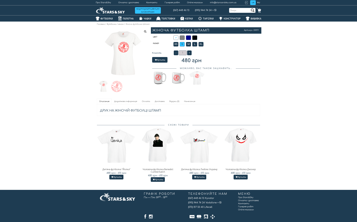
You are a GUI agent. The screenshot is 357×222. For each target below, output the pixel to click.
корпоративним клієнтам (148, 10)
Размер (156, 43)
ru (258, 3)
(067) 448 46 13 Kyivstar (201, 198)
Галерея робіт (172, 3)
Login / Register (247, 2)
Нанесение (189, 101)
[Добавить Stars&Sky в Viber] (215, 10)
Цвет (155, 37)
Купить (161, 60)
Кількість (156, 53)
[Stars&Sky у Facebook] (145, 216)
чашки (147, 18)
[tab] (104, 101)
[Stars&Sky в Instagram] (151, 216)
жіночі (121, 24)
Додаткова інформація (125, 101)
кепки (189, 18)
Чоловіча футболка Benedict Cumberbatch (158, 170)
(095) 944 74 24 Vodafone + (203, 202)
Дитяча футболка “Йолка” (116, 169)
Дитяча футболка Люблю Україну (199, 169)
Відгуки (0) (174, 101)
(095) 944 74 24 (203, 10)
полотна (128, 18)
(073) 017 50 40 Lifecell (200, 207)
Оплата (146, 101)
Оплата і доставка (128, 3)
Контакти (151, 3)
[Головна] (110, 10)
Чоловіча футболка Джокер (240, 169)
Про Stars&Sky (103, 3)
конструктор (232, 18)
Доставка (160, 101)
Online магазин (195, 3)
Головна (101, 24)
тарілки (208, 18)
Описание (104, 101)
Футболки (111, 24)
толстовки (168, 18)
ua (253, 3)
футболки (107, 18)
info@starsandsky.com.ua (223, 3)
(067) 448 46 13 (181, 10)
